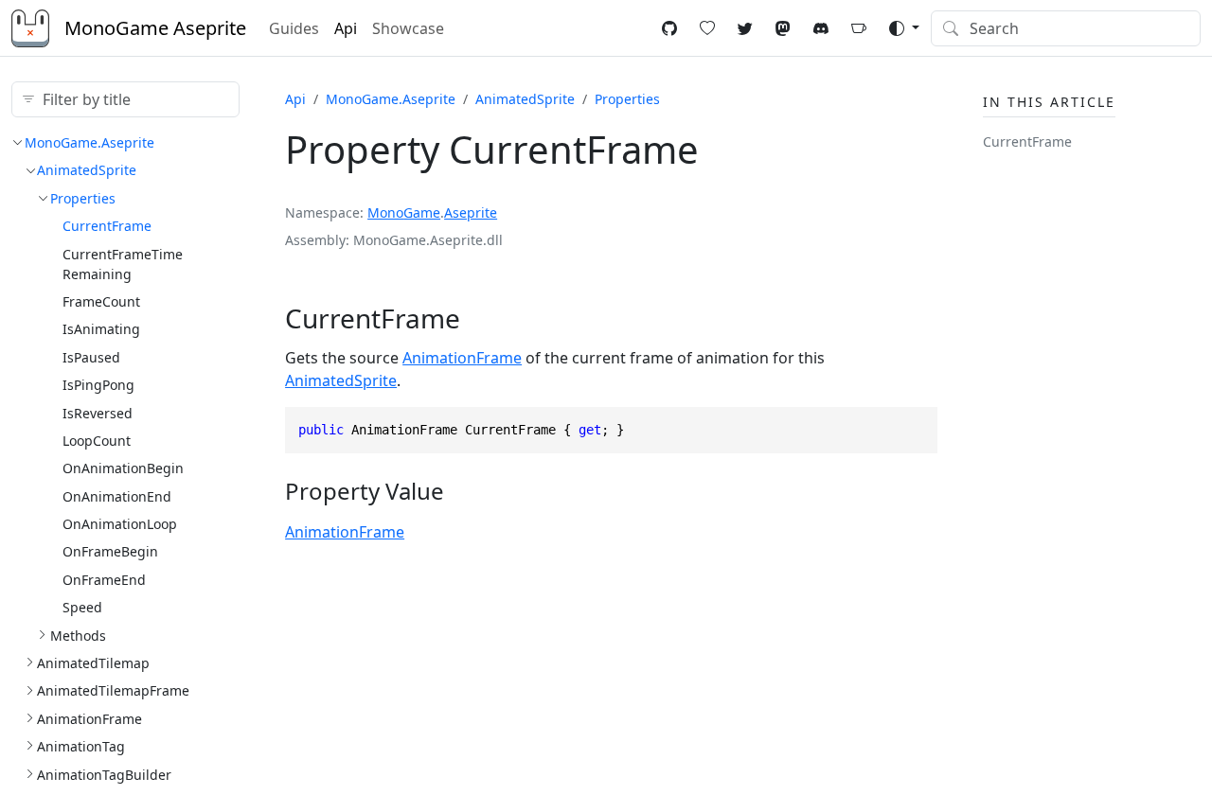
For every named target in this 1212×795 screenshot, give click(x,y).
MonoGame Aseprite (155, 28)
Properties (83, 198)
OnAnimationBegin (123, 468)
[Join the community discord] (821, 28)
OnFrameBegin (110, 551)
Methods (78, 636)
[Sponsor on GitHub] (707, 28)
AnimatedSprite (86, 170)
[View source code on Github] (669, 28)
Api (345, 28)
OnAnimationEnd (116, 496)
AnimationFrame (89, 719)
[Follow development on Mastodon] (783, 28)
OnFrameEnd (104, 580)
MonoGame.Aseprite (89, 142)
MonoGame (403, 212)
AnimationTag (81, 746)
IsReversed (97, 413)
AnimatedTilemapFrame (113, 690)
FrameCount (101, 301)
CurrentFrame (107, 226)
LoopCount (96, 441)
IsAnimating (101, 329)
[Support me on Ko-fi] (859, 28)
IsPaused (91, 357)
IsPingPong (98, 385)
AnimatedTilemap (93, 663)
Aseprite (470, 212)
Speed (82, 607)
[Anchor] (478, 318)
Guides (294, 28)
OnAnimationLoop (119, 524)
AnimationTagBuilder (104, 775)
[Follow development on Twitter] (745, 28)
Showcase (408, 28)
